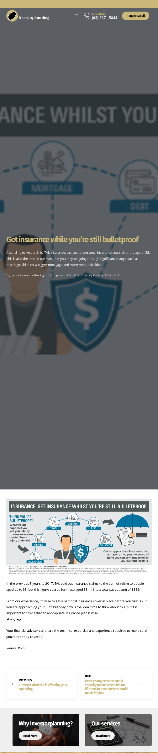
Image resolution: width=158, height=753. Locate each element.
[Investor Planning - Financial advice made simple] (27, 16)
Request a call (136, 16)
